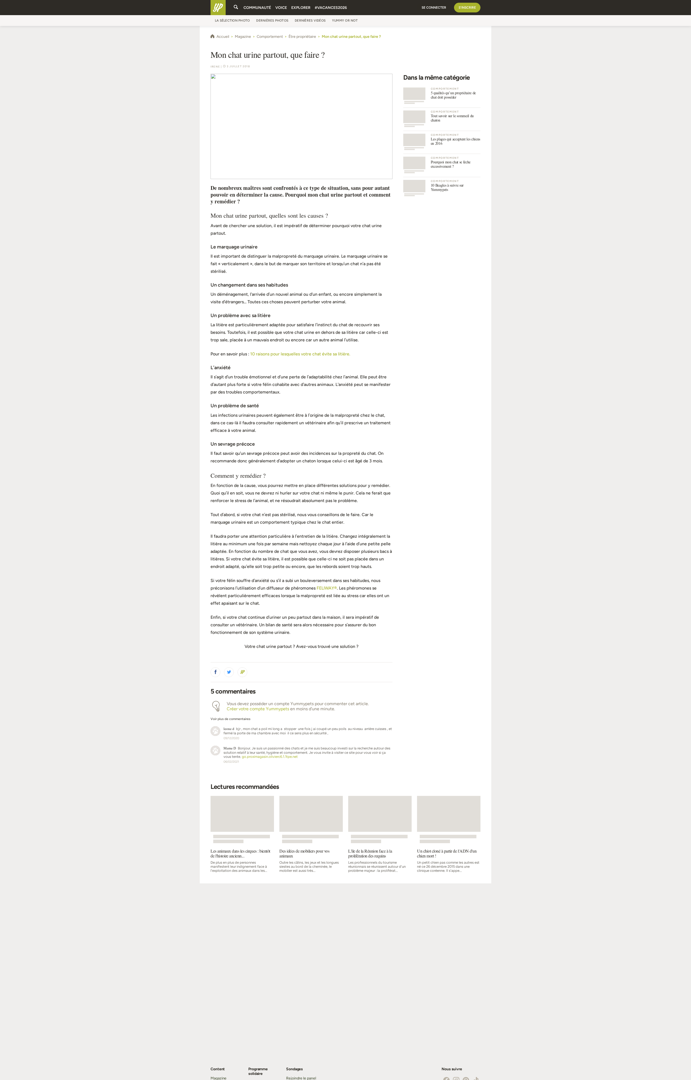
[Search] (236, 7)
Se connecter (434, 7)
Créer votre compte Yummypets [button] (258, 708)
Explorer (300, 7)
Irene (215, 66)
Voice (281, 7)
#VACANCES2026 (331, 7)
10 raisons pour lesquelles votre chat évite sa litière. (300, 353)
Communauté (257, 7)
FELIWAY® (327, 588)
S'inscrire (467, 7)
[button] (215, 672)
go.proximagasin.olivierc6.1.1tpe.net (270, 757)
